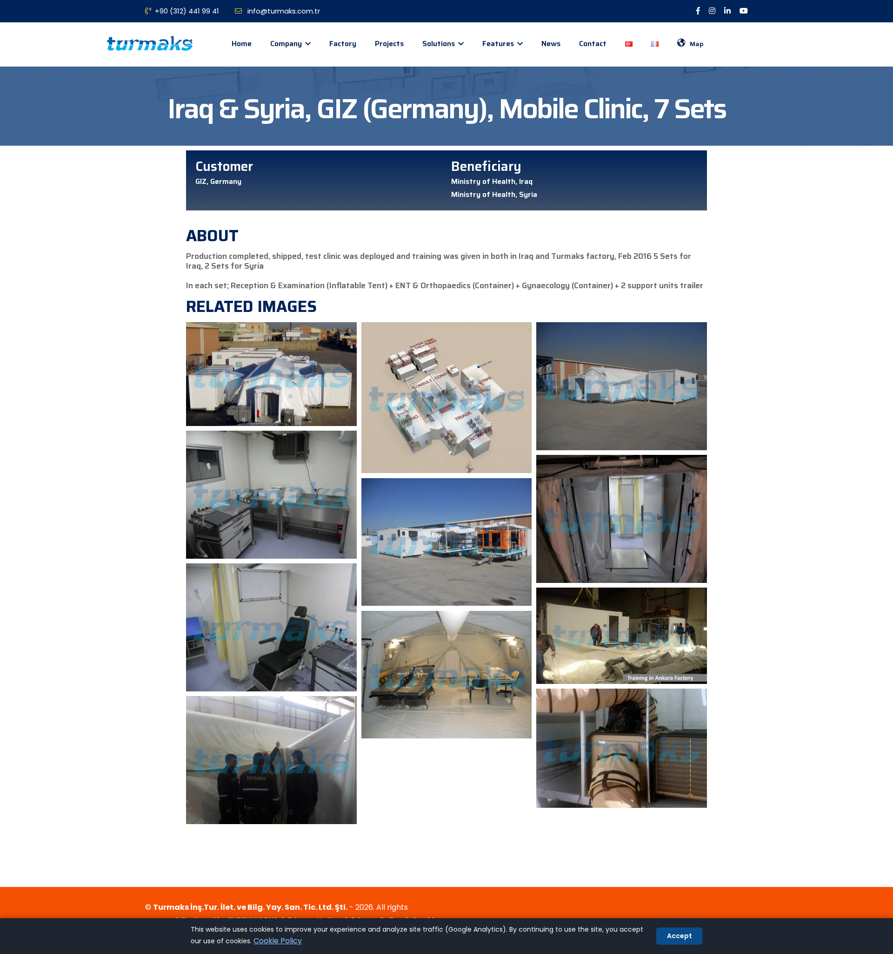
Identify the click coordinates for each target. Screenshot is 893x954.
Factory (342, 43)
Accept (679, 935)
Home (242, 43)
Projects (389, 43)
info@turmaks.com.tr (283, 11)
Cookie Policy (277, 940)
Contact (592, 43)
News (550, 43)
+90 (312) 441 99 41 (187, 11)
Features (499, 43)
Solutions (439, 43)
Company (287, 43)
